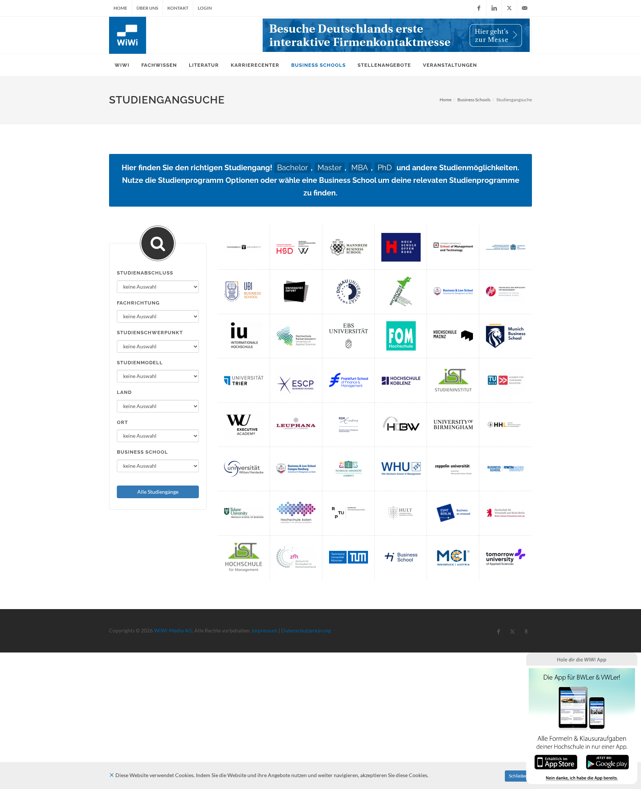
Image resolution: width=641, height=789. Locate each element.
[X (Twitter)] (509, 8)
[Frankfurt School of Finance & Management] (348, 380)
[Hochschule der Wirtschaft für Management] (505, 291)
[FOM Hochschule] (401, 336)
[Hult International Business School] (401, 512)
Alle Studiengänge (157, 492)
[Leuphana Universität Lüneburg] (296, 424)
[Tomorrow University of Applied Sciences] (505, 557)
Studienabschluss (145, 273)
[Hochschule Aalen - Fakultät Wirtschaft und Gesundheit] (296, 512)
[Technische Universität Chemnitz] (348, 468)
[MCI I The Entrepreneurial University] (453, 557)
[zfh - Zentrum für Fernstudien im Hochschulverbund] (296, 557)
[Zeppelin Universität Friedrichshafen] (453, 468)
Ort (122, 422)
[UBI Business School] (243, 291)
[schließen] (111, 775)
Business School (142, 452)
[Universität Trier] (243, 380)
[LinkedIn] (494, 8)
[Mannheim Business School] (348, 247)
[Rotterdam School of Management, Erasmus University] (348, 424)
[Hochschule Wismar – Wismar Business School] (401, 291)
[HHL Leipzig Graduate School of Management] (505, 424)
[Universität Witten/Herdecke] (243, 468)
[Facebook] (478, 8)
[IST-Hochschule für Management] (243, 557)
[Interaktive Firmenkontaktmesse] (396, 35)
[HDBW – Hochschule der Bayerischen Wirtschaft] (401, 424)
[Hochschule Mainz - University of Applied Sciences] (453, 336)
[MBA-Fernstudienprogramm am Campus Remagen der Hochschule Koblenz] (401, 380)
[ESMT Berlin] (453, 512)
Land (124, 392)
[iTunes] (556, 761)
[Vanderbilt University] (243, 247)
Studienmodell (140, 362)
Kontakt (177, 8)
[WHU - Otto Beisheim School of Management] (401, 468)
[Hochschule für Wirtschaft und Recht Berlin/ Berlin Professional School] (505, 512)
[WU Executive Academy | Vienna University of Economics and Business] (243, 424)
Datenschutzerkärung (306, 630)
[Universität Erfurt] (296, 291)
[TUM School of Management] (348, 557)
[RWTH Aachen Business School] (505, 468)
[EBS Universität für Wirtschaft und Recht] (348, 336)
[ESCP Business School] (296, 380)
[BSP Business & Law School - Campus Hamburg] (296, 468)
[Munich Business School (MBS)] (505, 336)
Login (205, 8)
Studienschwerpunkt (150, 332)
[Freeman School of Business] (243, 512)
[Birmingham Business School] (453, 424)
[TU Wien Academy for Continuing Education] (505, 380)
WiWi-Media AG (173, 630)
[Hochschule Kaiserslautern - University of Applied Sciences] (296, 336)
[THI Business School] (401, 557)
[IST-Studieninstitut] (453, 380)
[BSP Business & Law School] (453, 291)
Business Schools (473, 99)
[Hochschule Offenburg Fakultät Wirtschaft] (401, 247)
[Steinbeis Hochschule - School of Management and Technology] (453, 247)
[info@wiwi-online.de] (524, 8)
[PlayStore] (607, 761)
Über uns (147, 8)
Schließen (518, 776)
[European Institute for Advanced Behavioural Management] (505, 247)
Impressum (264, 630)
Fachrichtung (138, 303)
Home (120, 8)
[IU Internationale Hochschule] (243, 336)
